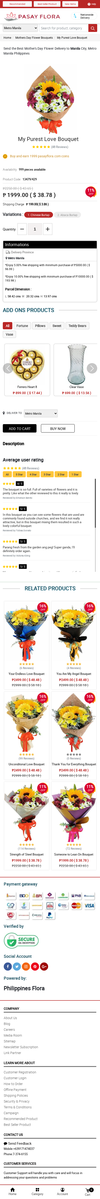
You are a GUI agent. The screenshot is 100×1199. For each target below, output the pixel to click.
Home (7, 37)
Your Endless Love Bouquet (26, 674)
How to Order (13, 1084)
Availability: (24, 169)
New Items (70, 4)
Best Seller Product (47, 4)
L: (13, 296)
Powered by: (15, 978)
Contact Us (13, 1134)
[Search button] (92, 28)
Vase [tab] (9, 334)
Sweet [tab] (57, 325)
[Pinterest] (35, 966)
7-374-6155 (20, 1154)
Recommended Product (21, 1119)
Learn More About (19, 1063)
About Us (10, 1018)
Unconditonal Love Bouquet (26, 764)
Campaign (11, 1113)
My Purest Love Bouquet (72, 37)
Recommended (17, 4)
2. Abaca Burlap (67, 215)
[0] (87, 1190)
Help (93, 4)
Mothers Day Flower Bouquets (34, 37)
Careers (9, 1029)
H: (48, 296)
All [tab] (7, 325)
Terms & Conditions (18, 1107)
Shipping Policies (16, 1095)
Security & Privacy (17, 1101)
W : (30, 296)
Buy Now (58, 428)
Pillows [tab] (40, 325)
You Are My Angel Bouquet (74, 674)
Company (11, 1008)
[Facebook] (8, 966)
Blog (7, 1023)
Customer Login (15, 1078)
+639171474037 (23, 1149)
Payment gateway (20, 884)
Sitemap (10, 1041)
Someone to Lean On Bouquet (73, 854)
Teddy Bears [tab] (77, 325)
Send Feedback (20, 1143)
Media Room (13, 1035)
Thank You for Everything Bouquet (74, 764)
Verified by (14, 926)
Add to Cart (20, 428)
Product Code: (20, 179)
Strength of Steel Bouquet (26, 854)
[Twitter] (17, 966)
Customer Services (20, 1163)
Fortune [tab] (22, 325)
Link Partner (12, 1053)
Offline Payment (15, 1089)
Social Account (18, 956)
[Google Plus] (44, 966)
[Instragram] (26, 966)
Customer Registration (20, 1072)
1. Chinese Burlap (39, 215)
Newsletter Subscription (21, 1047)
